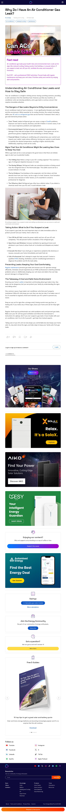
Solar (21, 785)
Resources (51, 787)
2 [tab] (31, 732)
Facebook (12, 750)
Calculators (52, 785)
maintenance (31, 21)
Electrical (22, 795)
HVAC (16, 259)
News (6, 783)
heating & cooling (21, 21)
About (7, 804)
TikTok (40, 754)
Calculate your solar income (34, 603)
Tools (50, 783)
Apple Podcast (42, 759)
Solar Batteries (38, 789)
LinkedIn (11, 754)
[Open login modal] (62, 2)
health (49, 121)
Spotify (11, 759)
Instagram (41, 745)
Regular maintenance (12, 267)
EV (20, 791)
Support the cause (33, 546)
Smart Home (23, 793)
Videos (7, 785)
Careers (33, 804)
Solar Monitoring (38, 791)
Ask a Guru (33, 648)
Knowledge (8, 17)
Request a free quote (33, 809)
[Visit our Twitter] (42, 766)
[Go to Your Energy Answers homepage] (32, 2)
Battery (22, 787)
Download (33, 728)
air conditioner (10, 21)
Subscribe (33, 628)
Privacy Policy (26, 804)
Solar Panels (37, 785)
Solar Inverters (38, 787)
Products (36, 783)
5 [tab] (35, 732)
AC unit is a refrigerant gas (21, 114)
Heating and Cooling (19, 17)
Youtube (11, 745)
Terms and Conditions (16, 804)
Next (58, 697)
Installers (7, 787)
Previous (7, 697)
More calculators (33, 607)
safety (22, 282)
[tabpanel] (33, 696)
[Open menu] (2, 2)
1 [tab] (30, 732)
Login (57, 347)
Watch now (33, 372)
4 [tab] (34, 732)
